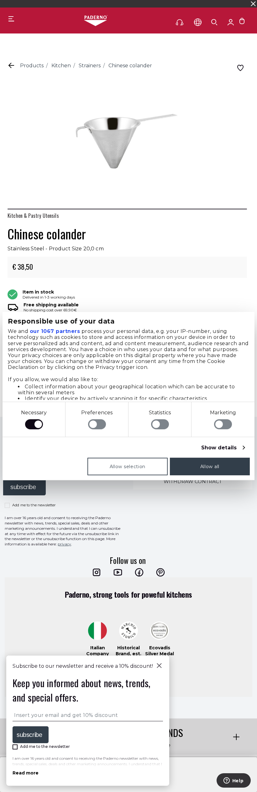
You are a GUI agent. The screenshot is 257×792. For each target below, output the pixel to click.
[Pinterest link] (160, 572)
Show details (219, 448)
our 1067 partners (55, 331)
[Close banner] (253, 4)
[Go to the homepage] (96, 21)
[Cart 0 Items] (242, 22)
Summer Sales (179, 3)
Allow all (209, 466)
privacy (64, 544)
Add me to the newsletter (34, 505)
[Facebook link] (139, 572)
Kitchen (61, 66)
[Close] (159, 666)
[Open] (214, 22)
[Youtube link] (118, 572)
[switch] (97, 424)
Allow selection (128, 466)
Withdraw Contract (193, 481)
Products (32, 66)
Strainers (90, 66)
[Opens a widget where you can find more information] (233, 781)
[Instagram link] (97, 572)
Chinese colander (130, 66)
